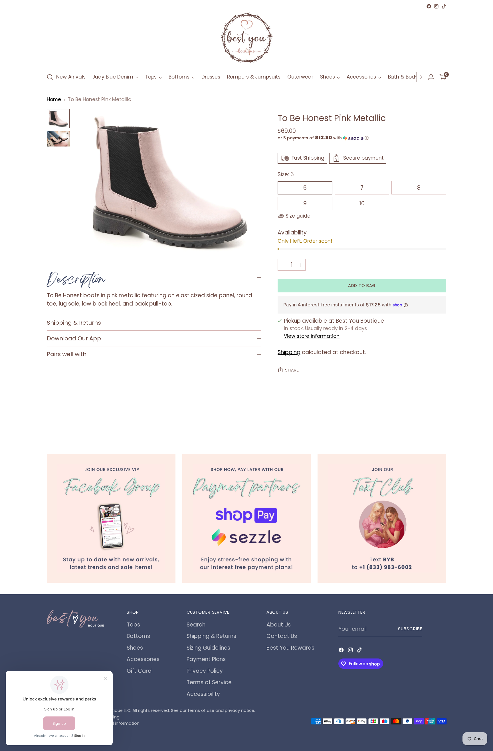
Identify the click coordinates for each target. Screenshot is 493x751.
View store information (312, 336)
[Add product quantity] (300, 264)
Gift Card (139, 671)
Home (54, 99)
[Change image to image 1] (58, 118)
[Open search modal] (50, 77)
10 (362, 203)
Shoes (135, 648)
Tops (133, 624)
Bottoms (138, 636)
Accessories (143, 659)
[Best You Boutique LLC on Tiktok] (443, 6)
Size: (286, 174)
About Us (278, 624)
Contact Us (281, 636)
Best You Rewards (290, 648)
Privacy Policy (205, 671)
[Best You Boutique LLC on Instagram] (436, 6)
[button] (362, 138)
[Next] (421, 77)
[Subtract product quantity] (283, 264)
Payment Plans (206, 659)
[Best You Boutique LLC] (246, 38)
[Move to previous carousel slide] (428, 423)
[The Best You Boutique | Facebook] (111, 518)
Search (196, 624)
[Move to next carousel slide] (441, 423)
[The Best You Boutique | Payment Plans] (247, 518)
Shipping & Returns (211, 636)
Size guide (298, 215)
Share (292, 370)
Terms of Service (209, 682)
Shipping (289, 352)
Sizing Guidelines (208, 648)
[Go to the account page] (431, 77)
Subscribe (410, 629)
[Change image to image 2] (58, 138)
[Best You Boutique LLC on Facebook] (428, 6)
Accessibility (203, 694)
